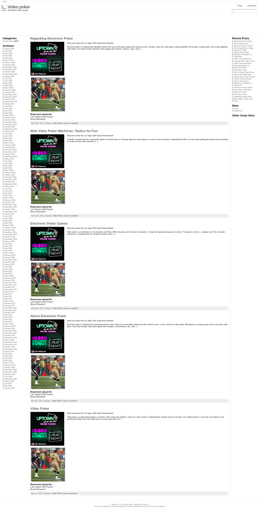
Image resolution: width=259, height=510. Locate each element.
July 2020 (8, 216)
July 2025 (8, 79)
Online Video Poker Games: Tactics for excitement (245, 78)
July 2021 (8, 189)
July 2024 (8, 106)
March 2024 (8, 115)
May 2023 (8, 138)
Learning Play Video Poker (244, 61)
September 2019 (10, 239)
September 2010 (10, 349)
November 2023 (10, 124)
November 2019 (10, 234)
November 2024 (10, 97)
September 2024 (10, 101)
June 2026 (8, 53)
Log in (236, 109)
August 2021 (9, 186)
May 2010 (8, 358)
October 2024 (9, 99)
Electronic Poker (240, 70)
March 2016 (8, 324)
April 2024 (8, 113)
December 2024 (10, 95)
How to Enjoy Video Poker (244, 72)
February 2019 (10, 255)
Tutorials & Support (158, 506)
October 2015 (9, 335)
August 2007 (9, 381)
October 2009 (9, 374)
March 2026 (8, 60)
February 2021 (10, 200)
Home (4, 1)
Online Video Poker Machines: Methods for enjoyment (243, 54)
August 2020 (9, 214)
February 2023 (10, 145)
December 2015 (10, 331)
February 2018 (10, 278)
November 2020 (10, 207)
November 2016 (10, 310)
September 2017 (10, 290)
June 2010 (8, 356)
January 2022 (9, 175)
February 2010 (10, 365)
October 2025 (9, 72)
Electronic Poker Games (48, 223)
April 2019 (8, 251)
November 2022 (10, 152)
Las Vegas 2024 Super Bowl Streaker (41, 118)
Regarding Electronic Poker (51, 38)
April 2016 (8, 322)
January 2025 (9, 92)
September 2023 (10, 129)
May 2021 (8, 193)
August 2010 (9, 351)
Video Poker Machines (242, 59)
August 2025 (9, 76)
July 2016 (8, 315)
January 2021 (9, 202)
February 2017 (10, 303)
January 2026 (9, 65)
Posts (240, 6)
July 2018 (8, 267)
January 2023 (9, 147)
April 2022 (8, 168)
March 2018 (8, 276)
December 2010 (10, 342)
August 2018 (9, 264)
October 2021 (9, 182)
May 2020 (8, 221)
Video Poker (9, 41)
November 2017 (10, 285)
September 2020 (10, 212)
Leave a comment (71, 123)
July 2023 (8, 134)
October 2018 (9, 262)
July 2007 (8, 384)
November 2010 (10, 345)
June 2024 (8, 108)
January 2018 (9, 280)
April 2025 (8, 85)
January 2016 (9, 329)
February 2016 (10, 326)
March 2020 (8, 225)
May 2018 (8, 271)
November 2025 (10, 69)
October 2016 (9, 312)
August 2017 (9, 292)
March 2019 (8, 253)
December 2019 (10, 232)
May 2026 (8, 56)
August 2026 (9, 49)
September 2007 (10, 379)
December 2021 (10, 177)
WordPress (238, 111)
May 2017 (8, 296)
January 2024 (9, 120)
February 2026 (10, 63)
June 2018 (8, 269)
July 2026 (8, 51)
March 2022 (8, 170)
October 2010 (9, 347)
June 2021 (8, 191)
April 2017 (8, 299)
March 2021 (8, 198)
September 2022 (10, 157)
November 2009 (10, 372)
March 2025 (8, 88)
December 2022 (10, 150)
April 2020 (8, 223)
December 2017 (10, 283)
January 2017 (9, 306)
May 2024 (8, 111)
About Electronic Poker (48, 316)
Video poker (19, 7)
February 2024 (10, 118)
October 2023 (9, 127)
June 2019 (8, 246)
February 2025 (10, 90)
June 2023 (8, 136)
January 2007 (9, 388)
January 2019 (9, 257)
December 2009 (10, 370)
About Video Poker (241, 43)
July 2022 (8, 161)
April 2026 (8, 58)
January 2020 (9, 230)
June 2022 (8, 163)
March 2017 (8, 301)
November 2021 (10, 179)
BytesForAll (138, 506)
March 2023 (8, 143)
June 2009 (8, 377)
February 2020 (10, 228)
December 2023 (10, 122)
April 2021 (8, 196)
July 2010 (8, 354)
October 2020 (9, 209)
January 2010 (9, 367)
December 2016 (10, 308)
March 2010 (8, 363)
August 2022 (9, 159)
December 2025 (10, 67)
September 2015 (10, 338)
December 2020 (10, 205)
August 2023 (9, 131)
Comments (251, 6)
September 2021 (10, 184)
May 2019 (8, 248)
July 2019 (8, 244)
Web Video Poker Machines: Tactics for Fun (64, 131)
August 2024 (9, 104)
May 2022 (8, 166)
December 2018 (10, 260)
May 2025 (8, 83)
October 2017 (9, 287)
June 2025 (8, 81)
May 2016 (8, 319)
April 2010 (8, 361)
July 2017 (8, 294)
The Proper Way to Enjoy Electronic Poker (243, 49)
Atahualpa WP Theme (124, 506)
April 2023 (8, 140)
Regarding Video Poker (243, 97)
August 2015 (9, 340)
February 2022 (10, 173)
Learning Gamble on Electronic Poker (241, 67)
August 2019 (9, 241)
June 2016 (8, 317)
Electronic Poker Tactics (243, 87)
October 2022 (9, 154)
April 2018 (8, 273)
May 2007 (8, 386)
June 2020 (8, 218)
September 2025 (10, 74)
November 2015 (10, 333)
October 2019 (9, 237)
